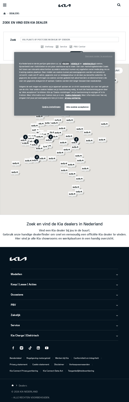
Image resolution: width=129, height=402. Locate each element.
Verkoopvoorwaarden (79, 364)
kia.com (65, 63)
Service (63, 46)
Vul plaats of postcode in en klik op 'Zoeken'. (46, 39)
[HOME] (4, 13)
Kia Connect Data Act (53, 371)
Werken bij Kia (62, 358)
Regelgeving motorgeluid (38, 358)
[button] (88, 133)
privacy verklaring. (73, 98)
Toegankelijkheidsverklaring (81, 371)
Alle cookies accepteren (77, 107)
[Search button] (119, 5)
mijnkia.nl (75, 63)
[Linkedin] (38, 348)
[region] (64, 84)
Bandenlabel (16, 358)
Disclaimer (59, 364)
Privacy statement (18, 364)
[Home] (12, 385)
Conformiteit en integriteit (86, 358)
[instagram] (21, 348)
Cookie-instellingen (51, 107)
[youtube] (46, 348)
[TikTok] (30, 348)
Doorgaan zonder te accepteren (98, 56)
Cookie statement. (73, 95)
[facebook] (13, 348)
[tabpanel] (64, 139)
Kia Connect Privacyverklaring (24, 371)
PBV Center (79, 46)
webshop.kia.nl (89, 63)
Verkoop (49, 46)
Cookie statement (40, 364)
